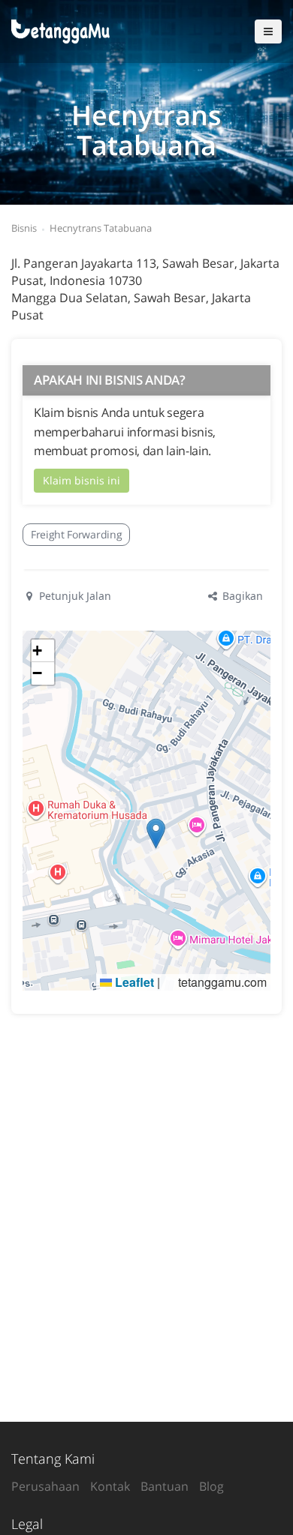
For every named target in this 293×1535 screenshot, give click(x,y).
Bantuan (164, 1486)
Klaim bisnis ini (81, 480)
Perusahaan (45, 1486)
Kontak (110, 1486)
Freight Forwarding (76, 534)
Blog (211, 1486)
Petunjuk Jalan (73, 596)
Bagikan (241, 596)
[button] (155, 833)
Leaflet (133, 982)
